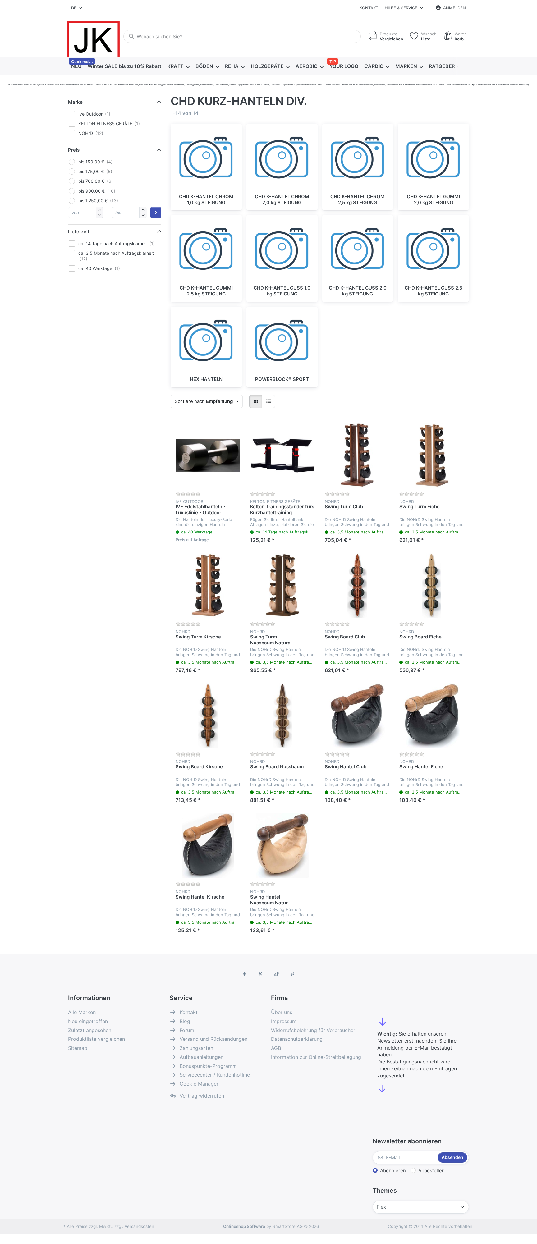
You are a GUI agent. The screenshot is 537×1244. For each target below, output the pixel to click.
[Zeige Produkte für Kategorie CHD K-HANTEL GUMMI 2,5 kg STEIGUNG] (206, 250)
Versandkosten (139, 1226)
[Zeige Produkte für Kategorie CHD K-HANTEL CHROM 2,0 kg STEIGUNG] (282, 159)
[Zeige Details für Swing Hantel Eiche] (431, 715)
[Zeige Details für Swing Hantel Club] (357, 715)
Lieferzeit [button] (79, 232)
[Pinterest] (293, 974)
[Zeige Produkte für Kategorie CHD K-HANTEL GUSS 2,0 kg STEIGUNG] (357, 250)
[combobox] (77, 8)
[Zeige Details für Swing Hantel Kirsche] (208, 845)
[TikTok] (276, 974)
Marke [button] (75, 102)
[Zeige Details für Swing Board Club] (357, 585)
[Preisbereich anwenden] (155, 212)
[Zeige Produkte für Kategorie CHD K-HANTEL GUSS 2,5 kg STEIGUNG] (433, 250)
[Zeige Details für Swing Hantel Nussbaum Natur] (282, 845)
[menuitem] (76, 66)
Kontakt (369, 7)
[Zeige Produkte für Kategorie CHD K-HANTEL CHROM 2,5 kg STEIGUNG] (357, 159)
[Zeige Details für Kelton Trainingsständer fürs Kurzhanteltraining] (282, 455)
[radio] (255, 401)
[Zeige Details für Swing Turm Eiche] (431, 455)
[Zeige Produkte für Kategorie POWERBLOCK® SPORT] (282, 342)
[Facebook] (244, 974)
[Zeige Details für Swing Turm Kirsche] (208, 585)
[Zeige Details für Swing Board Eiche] (431, 585)
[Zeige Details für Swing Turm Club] (357, 455)
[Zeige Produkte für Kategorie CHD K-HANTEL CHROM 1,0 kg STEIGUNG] (206, 159)
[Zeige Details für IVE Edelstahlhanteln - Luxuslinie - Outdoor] (208, 455)
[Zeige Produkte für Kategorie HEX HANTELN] (206, 342)
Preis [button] (74, 150)
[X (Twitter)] (260, 974)
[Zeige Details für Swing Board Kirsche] (208, 715)
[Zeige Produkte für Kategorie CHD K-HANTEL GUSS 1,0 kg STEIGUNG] (282, 250)
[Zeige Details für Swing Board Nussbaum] (282, 715)
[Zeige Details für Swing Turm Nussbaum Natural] (282, 585)
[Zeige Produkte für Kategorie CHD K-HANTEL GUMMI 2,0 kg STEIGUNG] (433, 159)
